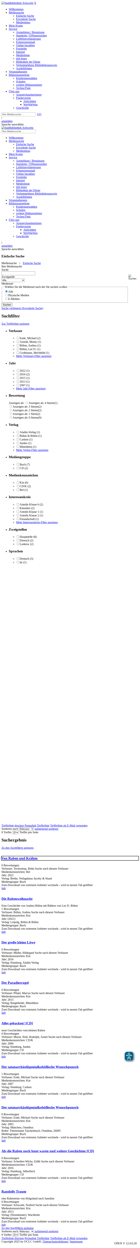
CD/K (23, 486)
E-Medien (14, 298)
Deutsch (24, 558)
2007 (23, 385)
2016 (23, 374)
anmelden (7, 121)
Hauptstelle (26, 536)
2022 (23, 370)
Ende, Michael (28, 338)
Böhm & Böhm (29, 435)
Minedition (26, 446)
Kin (22, 482)
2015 (23, 377)
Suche (5, 269)
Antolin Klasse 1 (29, 511)
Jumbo (23, 443)
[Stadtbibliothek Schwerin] (17, 3)
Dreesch (24, 540)
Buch (23, 464)
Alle (10, 291)
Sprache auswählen (12, 124)
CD (22, 468)
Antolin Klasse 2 (29, 515)
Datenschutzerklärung (55, 1241)
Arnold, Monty (28, 341)
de (21, 562)
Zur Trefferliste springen (15, 323)
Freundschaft (27, 519)
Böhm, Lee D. (28, 349)
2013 (23, 381)
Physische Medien (18, 295)
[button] (133, 277)
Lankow (24, 544)
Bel (22, 489)
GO (39, 114)
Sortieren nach (9, 828)
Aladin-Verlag (28, 432)
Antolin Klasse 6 (29, 504)
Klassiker (25, 508)
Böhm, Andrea (28, 345)
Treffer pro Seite (29, 832)
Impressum (76, 1241)
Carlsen (24, 439)
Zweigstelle (8, 276)
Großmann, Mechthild (32, 352)
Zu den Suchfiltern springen (17, 847)
